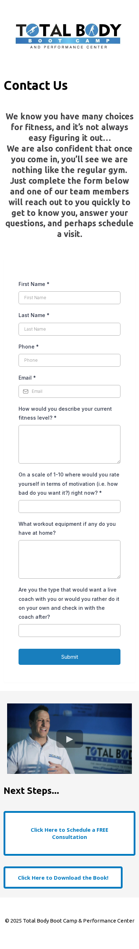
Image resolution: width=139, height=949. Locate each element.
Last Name (34, 315)
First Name (34, 284)
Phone (29, 346)
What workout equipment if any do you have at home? (67, 528)
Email (27, 378)
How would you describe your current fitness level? (65, 413)
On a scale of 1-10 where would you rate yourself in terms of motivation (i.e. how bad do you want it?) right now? (69, 483)
